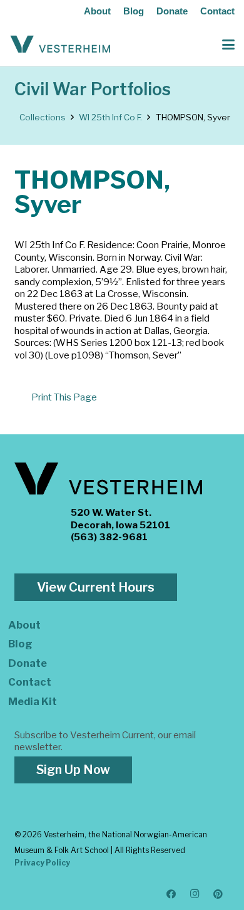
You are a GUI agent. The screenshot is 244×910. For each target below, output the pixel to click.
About (97, 11)
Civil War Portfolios (92, 89)
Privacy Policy (42, 862)
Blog (133, 11)
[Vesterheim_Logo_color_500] (60, 44)
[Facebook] (171, 894)
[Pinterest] (218, 894)
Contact (217, 11)
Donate (172, 11)
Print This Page (64, 397)
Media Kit (32, 701)
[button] (228, 44)
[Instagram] (195, 894)
